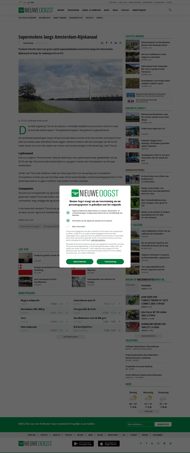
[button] (95, 227)
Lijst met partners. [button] (98, 240)
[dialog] (95, 227)
